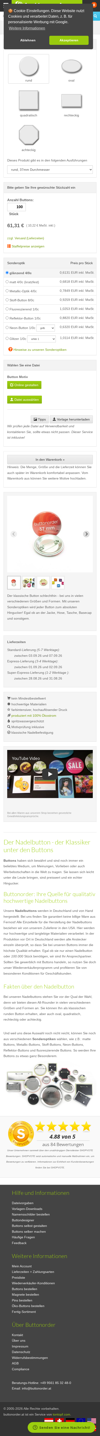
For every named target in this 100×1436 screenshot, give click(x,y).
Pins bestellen (22, 1300)
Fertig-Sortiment (24, 1312)
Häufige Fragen (23, 1237)
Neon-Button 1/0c (22, 328)
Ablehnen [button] (28, 40)
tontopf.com (61, 1414)
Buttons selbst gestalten (29, 1226)
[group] (14, 582)
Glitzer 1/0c (17, 339)
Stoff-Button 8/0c (21, 300)
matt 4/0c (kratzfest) (24, 282)
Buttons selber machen (29, 1231)
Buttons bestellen (24, 1289)
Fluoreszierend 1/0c (24, 309)
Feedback (19, 1243)
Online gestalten (25, 385)
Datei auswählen (26, 399)
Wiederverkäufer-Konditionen (33, 1283)
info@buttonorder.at (36, 1388)
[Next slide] (86, 534)
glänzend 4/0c (20, 273)
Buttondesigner (23, 1220)
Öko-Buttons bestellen (28, 1306)
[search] (95, 16)
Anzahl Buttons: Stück (21, 207)
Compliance (20, 1369)
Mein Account (22, 1266)
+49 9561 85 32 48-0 (55, 1383)
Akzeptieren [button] (69, 40)
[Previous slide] (13, 534)
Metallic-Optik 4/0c (23, 291)
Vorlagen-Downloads (27, 1209)
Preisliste (18, 1277)
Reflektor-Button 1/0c (25, 318)
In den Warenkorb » (50, 459)
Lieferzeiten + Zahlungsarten (33, 1272)
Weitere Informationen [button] (27, 28)
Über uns (18, 1340)
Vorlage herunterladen (73, 419)
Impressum (20, 1346)
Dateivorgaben (22, 1203)
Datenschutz (21, 1352)
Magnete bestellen (25, 1294)
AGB (15, 1363)
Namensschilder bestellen (31, 1214)
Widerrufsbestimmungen (30, 1358)
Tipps (41, 419)
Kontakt (17, 1335)
